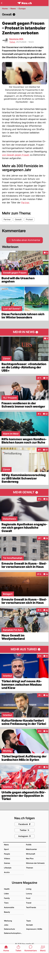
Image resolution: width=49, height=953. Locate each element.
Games (7, 863)
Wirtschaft (30, 854)
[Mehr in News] (24, 332)
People (7, 854)
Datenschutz (9, 929)
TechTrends (31, 907)
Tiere (6, 903)
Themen (29, 868)
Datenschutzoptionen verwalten (14, 933)
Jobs (6, 925)
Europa (22, 8)
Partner (25, 202)
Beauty (7, 912)
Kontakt (29, 925)
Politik (28, 845)
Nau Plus (30, 858)
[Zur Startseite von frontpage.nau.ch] (24, 3)
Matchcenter (31, 849)
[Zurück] (1, 3)
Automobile (9, 907)
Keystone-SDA (16, 39)
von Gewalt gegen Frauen (15, 155)
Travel (28, 903)
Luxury (29, 893)
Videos (7, 858)
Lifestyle (7, 868)
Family (7, 898)
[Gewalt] (24, 14)
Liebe (6, 893)
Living (28, 889)
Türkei (12, 42)
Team (28, 921)
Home (5, 8)
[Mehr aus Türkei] (24, 649)
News (13, 8)
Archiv (7, 872)
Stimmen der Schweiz (35, 863)
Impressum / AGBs (34, 929)
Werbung (8, 921)
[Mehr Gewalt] (24, 492)
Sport (6, 849)
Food (28, 898)
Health (7, 889)
